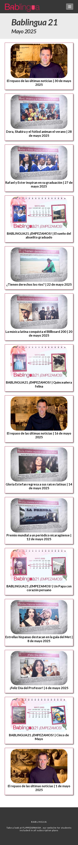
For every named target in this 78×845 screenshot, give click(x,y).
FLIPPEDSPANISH (32, 827)
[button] (69, 6)
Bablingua (39, 822)
